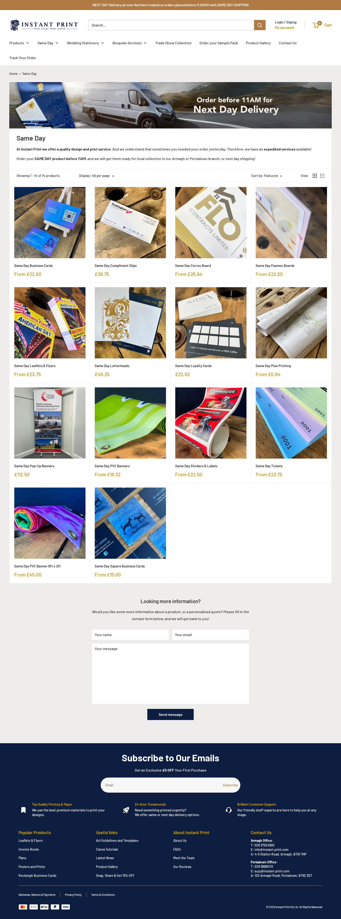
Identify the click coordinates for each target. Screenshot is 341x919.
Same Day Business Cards (33, 265)
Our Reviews (182, 867)
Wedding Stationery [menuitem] (83, 43)
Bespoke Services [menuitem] (127, 43)
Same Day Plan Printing (273, 366)
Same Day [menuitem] (45, 43)
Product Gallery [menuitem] (258, 43)
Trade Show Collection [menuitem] (173, 43)
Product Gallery (107, 867)
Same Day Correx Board (193, 265)
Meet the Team (184, 858)
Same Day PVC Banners (112, 466)
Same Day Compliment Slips (116, 265)
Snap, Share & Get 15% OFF (115, 875)
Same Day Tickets (269, 466)
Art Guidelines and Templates (117, 840)
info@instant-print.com (271, 850)
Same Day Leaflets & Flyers (34, 366)
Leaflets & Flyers (31, 840)
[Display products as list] (322, 176)
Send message (171, 714)
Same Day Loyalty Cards (193, 366)
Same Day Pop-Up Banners (34, 466)
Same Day (30, 74)
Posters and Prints (32, 867)
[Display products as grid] (315, 176)
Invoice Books (29, 849)
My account (284, 27)
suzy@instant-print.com (272, 871)
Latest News (105, 858)
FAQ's (177, 849)
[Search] (260, 25)
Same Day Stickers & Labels (196, 466)
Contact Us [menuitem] (288, 43)
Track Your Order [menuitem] (22, 57)
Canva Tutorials (107, 849)
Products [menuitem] (16, 43)
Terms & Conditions (103, 894)
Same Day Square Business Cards (120, 566)
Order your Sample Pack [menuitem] (218, 43)
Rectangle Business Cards (37, 875)
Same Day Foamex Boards (275, 265)
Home (13, 74)
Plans (22, 858)
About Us (180, 840)
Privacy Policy (73, 894)
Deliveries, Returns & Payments (37, 894)
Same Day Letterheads (112, 366)
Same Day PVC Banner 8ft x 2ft (37, 566)
